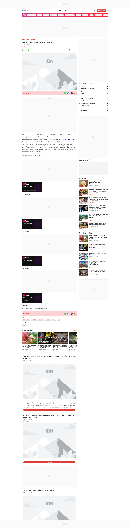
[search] (95, 10)
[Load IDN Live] (93, 168)
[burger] (107, 10)
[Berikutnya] (77, 338)
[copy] (75, 93)
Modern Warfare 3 (69, 139)
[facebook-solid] (68, 93)
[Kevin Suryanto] (23, 325)
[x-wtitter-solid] (72, 93)
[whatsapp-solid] (65, 93)
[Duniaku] (25, 10)
